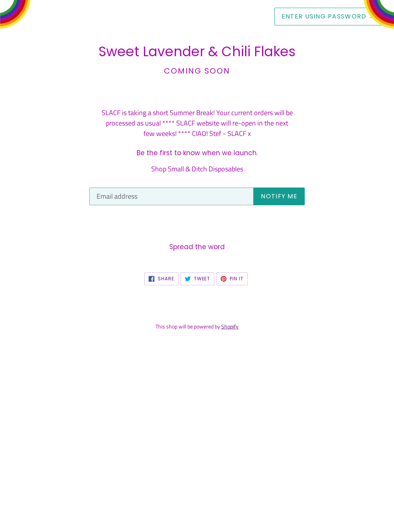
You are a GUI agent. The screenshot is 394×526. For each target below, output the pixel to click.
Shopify (230, 326)
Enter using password (328, 16)
